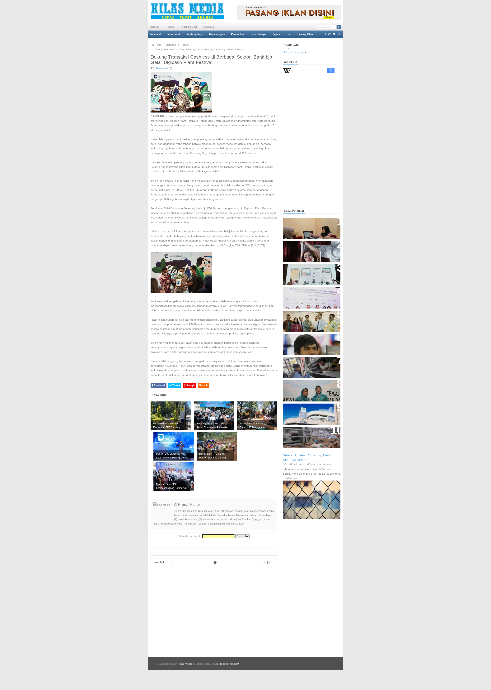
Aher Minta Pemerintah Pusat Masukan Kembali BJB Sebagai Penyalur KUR (309, 412)
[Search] (339, 27)
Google (190, 385)
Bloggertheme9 (229, 663)
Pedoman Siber (189, 27)
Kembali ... (161, 562)
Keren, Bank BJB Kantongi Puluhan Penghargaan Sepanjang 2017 (311, 296)
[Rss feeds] (339, 34)
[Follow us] (334, 34)
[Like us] (325, 34)
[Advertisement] (311, 146)
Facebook (159, 385)
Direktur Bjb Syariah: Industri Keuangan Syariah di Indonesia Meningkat (309, 226)
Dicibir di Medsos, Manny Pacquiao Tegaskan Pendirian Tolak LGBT (308, 342)
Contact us (208, 27)
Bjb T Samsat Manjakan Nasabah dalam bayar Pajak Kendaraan (310, 363)
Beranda (154, 27)
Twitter (175, 385)
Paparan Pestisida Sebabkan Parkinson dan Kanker (307, 433)
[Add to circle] (330, 34)
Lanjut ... (268, 562)
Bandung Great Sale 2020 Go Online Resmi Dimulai (308, 271)
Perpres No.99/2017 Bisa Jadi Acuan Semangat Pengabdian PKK (308, 389)
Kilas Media (185, 663)
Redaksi (170, 27)
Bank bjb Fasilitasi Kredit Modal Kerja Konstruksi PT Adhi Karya (310, 317)
